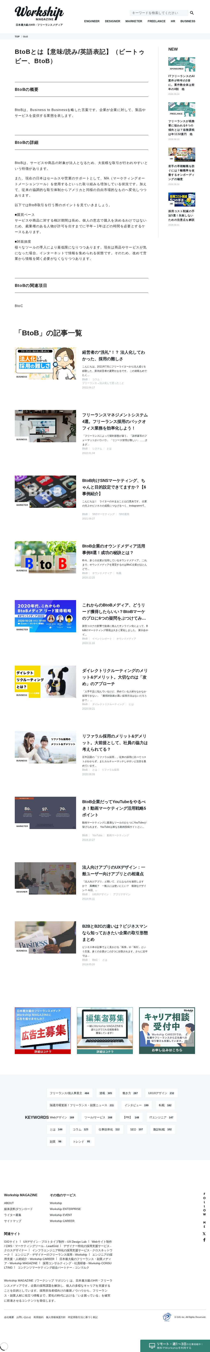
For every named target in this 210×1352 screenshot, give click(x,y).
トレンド (81, 1141)
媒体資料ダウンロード (18, 1209)
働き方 (130, 1093)
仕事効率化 (109, 1129)
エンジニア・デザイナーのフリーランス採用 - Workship (51, 1254)
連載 (105, 1093)
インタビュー (136, 1105)
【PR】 (131, 1117)
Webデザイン (62, 1117)
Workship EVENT (61, 1215)
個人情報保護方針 (56, 1317)
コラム (80, 1129)
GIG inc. (181, 1317)
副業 (55, 1141)
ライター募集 (12, 1215)
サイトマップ (12, 1221)
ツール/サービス (98, 1117)
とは (56, 1129)
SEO (136, 1129)
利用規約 (38, 1317)
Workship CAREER (62, 1221)
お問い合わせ (23, 1317)
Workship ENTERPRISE (65, 1209)
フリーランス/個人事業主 (69, 1093)
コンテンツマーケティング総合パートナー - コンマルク (53, 1267)
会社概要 (9, 1317)
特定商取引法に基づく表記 (83, 1317)
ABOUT (9, 1203)
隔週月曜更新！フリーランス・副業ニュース (82, 1105)
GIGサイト (11, 1241)
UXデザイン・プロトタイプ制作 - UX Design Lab (55, 1241)
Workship (56, 1203)
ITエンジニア (161, 1117)
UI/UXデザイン (161, 1093)
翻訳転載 (162, 1129)
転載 (165, 1105)
